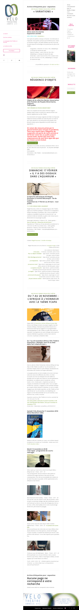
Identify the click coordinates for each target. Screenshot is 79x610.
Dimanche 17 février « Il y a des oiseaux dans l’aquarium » (43, 173)
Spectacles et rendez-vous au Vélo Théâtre (43, 9)
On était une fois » (54, 64)
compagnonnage (51, 245)
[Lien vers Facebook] (4, 60)
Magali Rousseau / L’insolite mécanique (41, 240)
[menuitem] (11, 34)
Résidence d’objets (43, 79)
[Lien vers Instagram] (11, 60)
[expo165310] (43, 189)
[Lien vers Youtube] (19, 60)
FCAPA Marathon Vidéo (33, 444)
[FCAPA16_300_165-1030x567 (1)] (43, 314)
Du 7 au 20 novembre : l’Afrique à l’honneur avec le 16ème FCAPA (43, 298)
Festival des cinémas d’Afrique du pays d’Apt (46, 323)
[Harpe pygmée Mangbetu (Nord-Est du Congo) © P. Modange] (43, 92)
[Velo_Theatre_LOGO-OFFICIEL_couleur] (11, 15)
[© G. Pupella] (43, 24)
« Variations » (43, 11)
